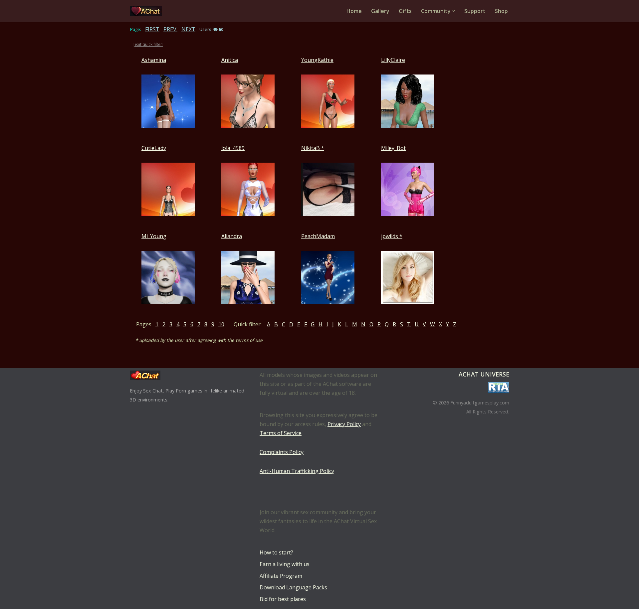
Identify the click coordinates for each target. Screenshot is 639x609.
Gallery (380, 11)
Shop (501, 11)
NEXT (188, 29)
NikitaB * (312, 148)
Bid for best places (283, 599)
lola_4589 (233, 148)
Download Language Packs (293, 587)
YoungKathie (317, 60)
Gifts (405, 11)
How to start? (276, 552)
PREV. (170, 29)
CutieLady (153, 148)
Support (475, 11)
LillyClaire (393, 60)
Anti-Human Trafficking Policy (297, 471)
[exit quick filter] (148, 44)
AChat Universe (484, 374)
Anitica (229, 60)
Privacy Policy (344, 424)
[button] (453, 11)
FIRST (152, 29)
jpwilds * (391, 236)
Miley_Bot (393, 148)
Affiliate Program (281, 575)
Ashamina (153, 60)
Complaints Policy (282, 452)
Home (354, 11)
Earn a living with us (285, 564)
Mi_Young (153, 236)
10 (221, 324)
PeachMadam (318, 236)
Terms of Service (281, 433)
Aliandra (231, 236)
